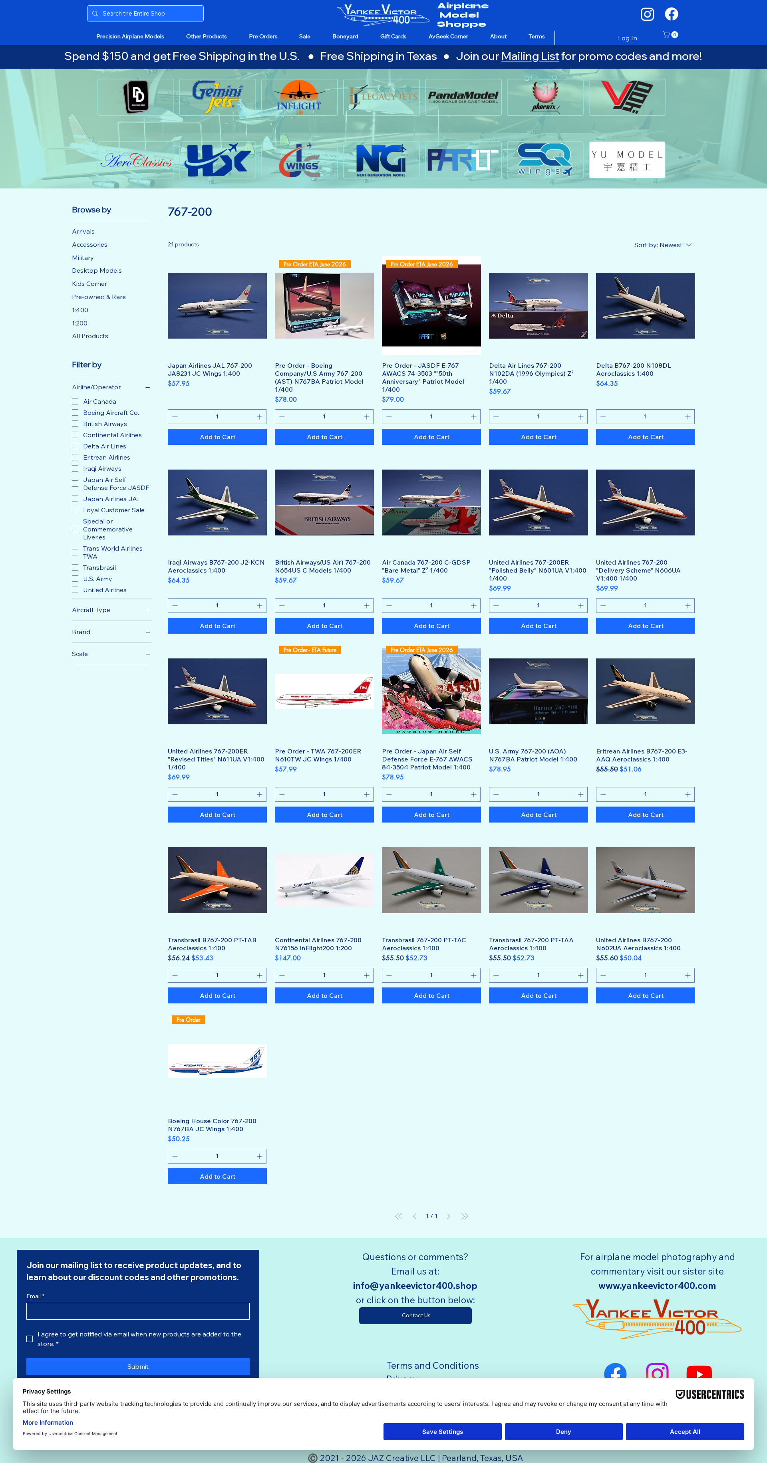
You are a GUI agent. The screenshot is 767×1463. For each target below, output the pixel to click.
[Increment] (260, 417)
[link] (671, 34)
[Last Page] (464, 1216)
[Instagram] (647, 14)
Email (35, 1296)
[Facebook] (671, 14)
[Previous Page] (414, 1216)
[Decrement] (174, 417)
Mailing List (530, 56)
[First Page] (398, 1216)
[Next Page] (448, 1216)
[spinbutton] (217, 417)
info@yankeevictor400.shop (415, 1285)
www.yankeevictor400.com (657, 1285)
